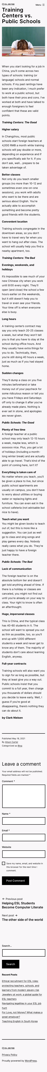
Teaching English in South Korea (20, 1021)
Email (6, 830)
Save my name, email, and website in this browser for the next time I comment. (24, 867)
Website (6, 847)
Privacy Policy (9, 1054)
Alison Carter (11, 742)
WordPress (31, 1060)
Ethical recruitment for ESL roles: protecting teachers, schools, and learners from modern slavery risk (20, 985)
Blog (20, 745)
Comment (8, 781)
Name (6, 813)
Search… (7, 945)
